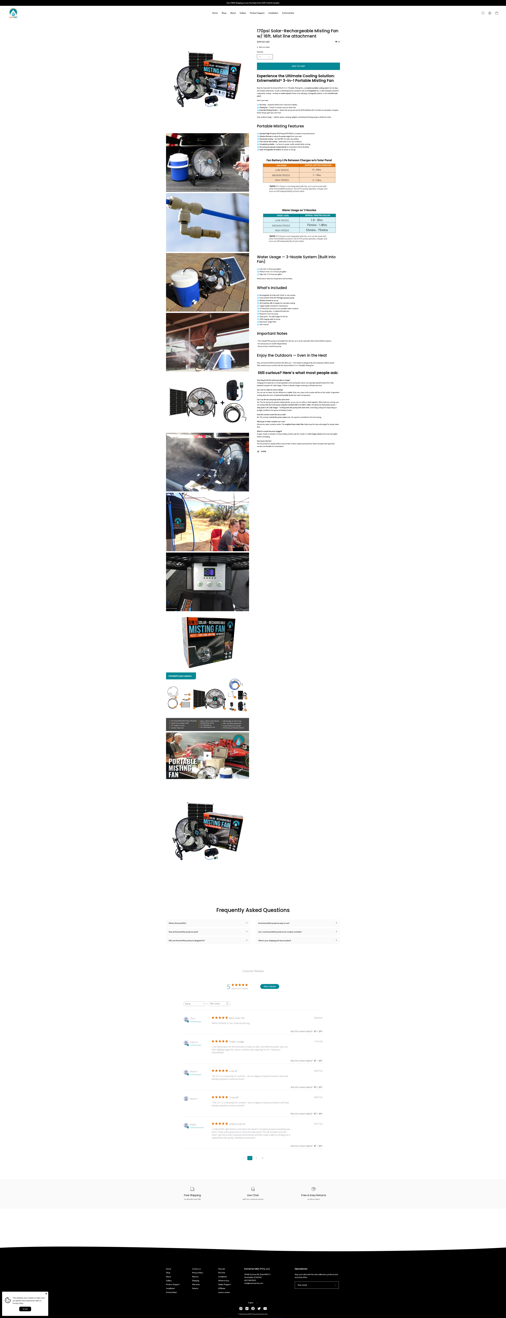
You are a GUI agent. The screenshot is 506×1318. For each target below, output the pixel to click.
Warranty (196, 1284)
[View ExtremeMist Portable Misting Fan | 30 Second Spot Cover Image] (207, 755)
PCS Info (221, 1272)
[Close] (46, 1293)
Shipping (195, 1280)
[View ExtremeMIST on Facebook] (253, 1308)
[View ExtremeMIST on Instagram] (241, 1308)
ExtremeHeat (171, 1292)
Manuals (221, 1269)
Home (168, 1269)
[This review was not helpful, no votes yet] (320, 1031)
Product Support (172, 1284)
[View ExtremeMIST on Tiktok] (247, 1308)
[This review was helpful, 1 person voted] (315, 1060)
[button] (483, 13)
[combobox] (194, 1003)
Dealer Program (224, 1284)
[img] (337, 41)
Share (263, 451)
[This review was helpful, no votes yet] (315, 1031)
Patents (195, 1288)
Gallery (169, 1280)
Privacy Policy (197, 1272)
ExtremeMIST (248, 1314)
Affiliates (221, 1288)
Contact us (196, 1269)
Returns (195, 1276)
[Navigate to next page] (262, 1158)
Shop (168, 1272)
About (168, 1276)
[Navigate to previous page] (243, 1158)
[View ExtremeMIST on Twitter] (259, 1308)
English (250, 1303)
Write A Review (270, 986)
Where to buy (223, 1280)
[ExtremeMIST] (13, 13)
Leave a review (224, 1292)
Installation (170, 1288)
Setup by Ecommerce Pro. (260, 1314)
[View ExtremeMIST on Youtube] (265, 1308)
